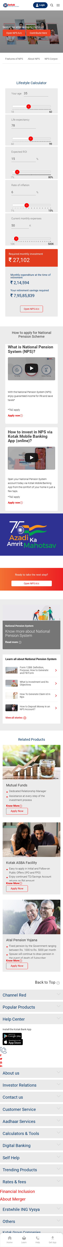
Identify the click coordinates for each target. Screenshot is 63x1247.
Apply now (14, 415)
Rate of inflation (20, 185)
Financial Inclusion (17, 1191)
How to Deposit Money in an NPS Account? (35, 708)
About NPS (34, 58)
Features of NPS (14, 58)
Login (42, 5)
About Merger (13, 1199)
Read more (12, 642)
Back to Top (45, 982)
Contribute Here (38, 33)
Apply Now (17, 811)
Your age (16, 93)
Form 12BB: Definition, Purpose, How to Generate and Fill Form (34, 670)
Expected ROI (19, 151)
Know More (12, 805)
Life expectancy (20, 119)
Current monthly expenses (26, 218)
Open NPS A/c (14, 33)
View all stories (13, 717)
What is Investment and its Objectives (34, 683)
